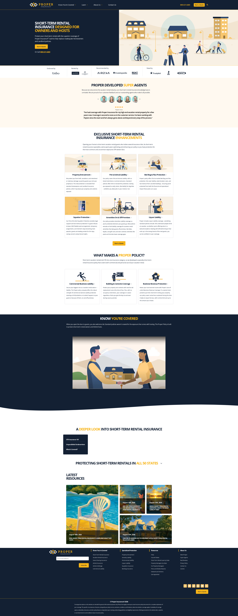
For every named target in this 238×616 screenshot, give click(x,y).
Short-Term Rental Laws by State (160, 560)
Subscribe (84, 565)
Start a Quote (119, 243)
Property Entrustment (128, 555)
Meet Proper (183, 555)
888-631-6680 (45, 52)
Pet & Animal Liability (128, 560)
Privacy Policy (184, 563)
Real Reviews (184, 560)
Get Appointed (155, 574)
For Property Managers (157, 566)
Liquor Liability (126, 563)
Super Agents (184, 557)
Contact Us (183, 566)
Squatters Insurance (128, 566)
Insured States (155, 557)
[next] (139, 99)
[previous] (98, 99)
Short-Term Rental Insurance (101, 555)
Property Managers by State (159, 563)
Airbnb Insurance (98, 563)
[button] (75, 5)
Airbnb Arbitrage (97, 566)
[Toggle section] (161, 463)
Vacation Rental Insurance (100, 557)
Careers (182, 569)
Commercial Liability (98, 569)
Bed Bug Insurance (127, 569)
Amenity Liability (126, 557)
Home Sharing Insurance (100, 560)
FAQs (152, 555)
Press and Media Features (158, 569)
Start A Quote (41, 46)
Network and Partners (157, 572)
